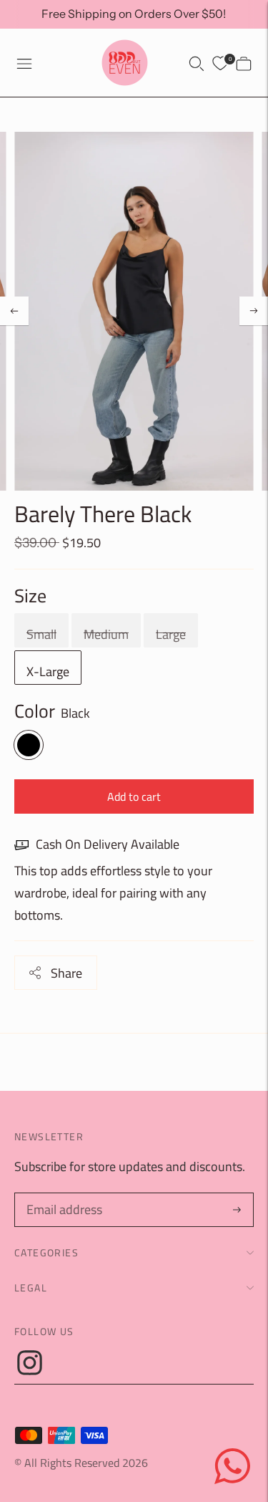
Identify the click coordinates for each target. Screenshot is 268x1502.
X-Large (47, 671)
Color (34, 711)
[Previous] (14, 311)
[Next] (253, 311)
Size (30, 596)
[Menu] (24, 63)
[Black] (28, 745)
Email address (62, 1195)
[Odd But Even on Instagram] (29, 1370)
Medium (106, 634)
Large (171, 634)
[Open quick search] (197, 63)
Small (41, 634)
